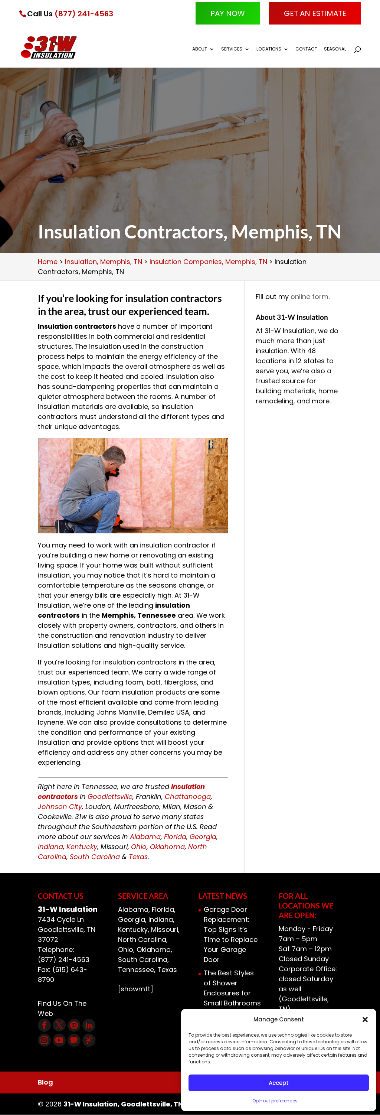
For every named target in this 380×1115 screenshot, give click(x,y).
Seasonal (335, 49)
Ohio (139, 846)
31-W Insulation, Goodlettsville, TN (123, 1104)
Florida (175, 836)
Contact (306, 49)
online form (309, 296)
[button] (365, 1019)
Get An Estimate (315, 13)
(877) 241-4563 (84, 14)
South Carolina (95, 856)
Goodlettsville (110, 796)
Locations (268, 49)
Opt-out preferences (275, 1101)
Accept (279, 1083)
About (199, 49)
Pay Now (227, 13)
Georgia (203, 836)
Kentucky (81, 846)
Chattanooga (188, 796)
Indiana (50, 846)
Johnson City (60, 806)
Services (231, 49)
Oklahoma (167, 846)
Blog (45, 1082)
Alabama (145, 836)
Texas (138, 856)
